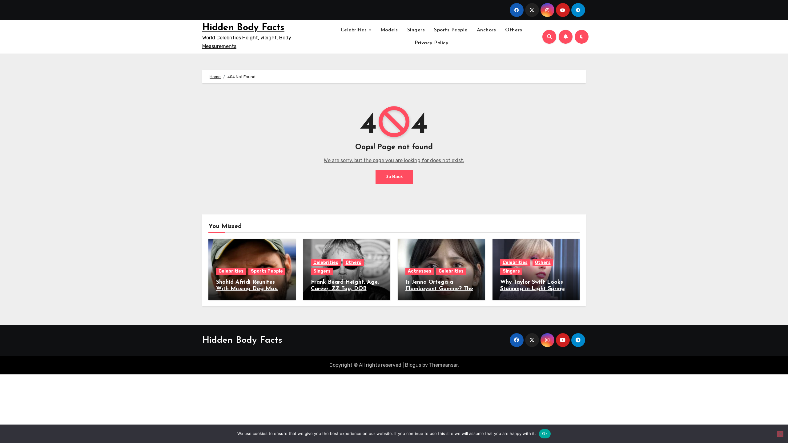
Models (389, 30)
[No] (780, 434)
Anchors (486, 30)
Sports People (451, 30)
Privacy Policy (431, 43)
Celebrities (354, 30)
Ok (545, 433)
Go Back (394, 176)
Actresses (419, 271)
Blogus (413, 365)
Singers (416, 30)
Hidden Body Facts (243, 28)
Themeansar (443, 365)
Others (513, 30)
